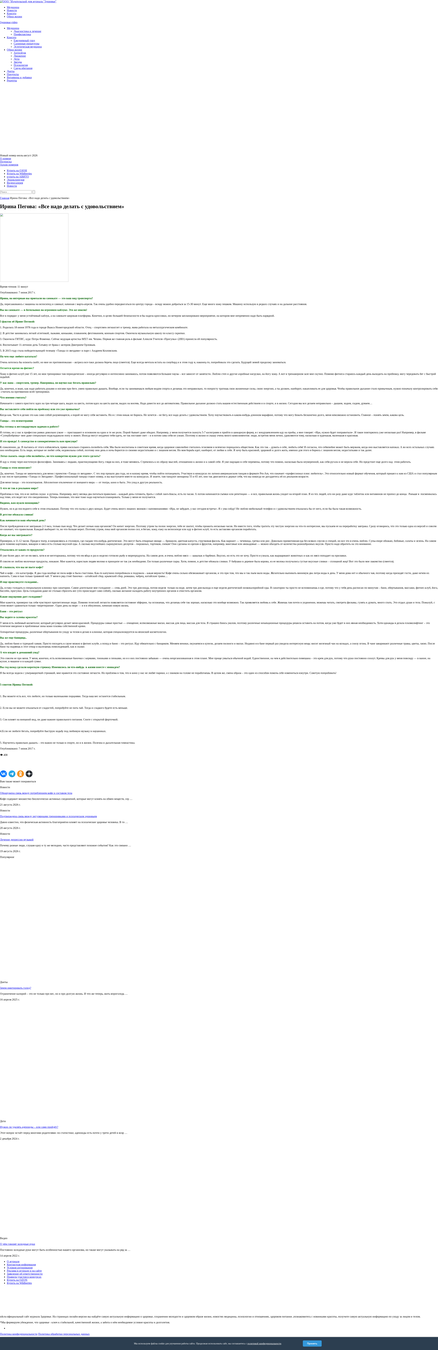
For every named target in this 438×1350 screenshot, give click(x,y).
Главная (4, 198)
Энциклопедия (15, 179)
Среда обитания (23, 68)
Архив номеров (9, 164)
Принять (312, 1343)
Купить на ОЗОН (17, 170)
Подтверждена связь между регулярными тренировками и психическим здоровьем (48, 816)
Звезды (18, 62)
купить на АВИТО (18, 176)
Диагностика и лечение (27, 31)
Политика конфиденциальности (18, 1334)
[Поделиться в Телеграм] (12, 773)
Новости (12, 10)
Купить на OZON (17, 1279)
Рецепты (12, 80)
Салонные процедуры (26, 43)
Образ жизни (14, 16)
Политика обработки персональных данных (64, 1334)
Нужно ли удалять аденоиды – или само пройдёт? (29, 1127)
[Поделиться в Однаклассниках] (20, 773)
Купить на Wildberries (19, 173)
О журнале (13, 1261)
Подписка (6, 161)
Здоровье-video (8, 22)
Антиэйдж (20, 52)
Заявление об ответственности (25, 1273)
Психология (21, 65)
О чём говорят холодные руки (17, 1244)
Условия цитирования (20, 1267)
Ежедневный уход (24, 40)
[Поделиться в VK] (3, 773)
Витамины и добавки (19, 77)
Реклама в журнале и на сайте (24, 1270)
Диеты (11, 71)
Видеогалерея (15, 182)
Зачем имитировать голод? (15, 987)
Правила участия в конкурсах (24, 1276)
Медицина (13, 7)
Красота (11, 13)
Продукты (13, 74)
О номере (5, 158)
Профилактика (22, 34)
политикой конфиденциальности (264, 1343)
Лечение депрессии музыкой (17, 839)
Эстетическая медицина (28, 46)
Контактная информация (21, 1264)
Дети (17, 58)
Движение (20, 55)
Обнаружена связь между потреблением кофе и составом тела (36, 793)
